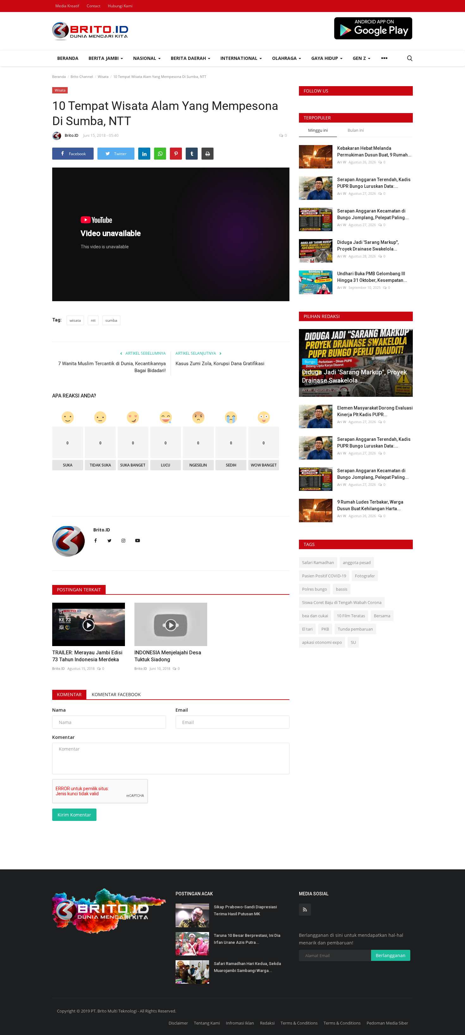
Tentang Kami (207, 1023)
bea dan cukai (315, 616)
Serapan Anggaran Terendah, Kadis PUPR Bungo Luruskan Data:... (374, 183)
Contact (93, 6)
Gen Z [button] (360, 58)
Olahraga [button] (285, 58)
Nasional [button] (145, 58)
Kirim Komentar (74, 815)
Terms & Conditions (299, 1023)
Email (182, 710)
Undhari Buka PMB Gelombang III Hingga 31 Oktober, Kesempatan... (372, 277)
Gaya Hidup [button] (325, 58)
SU (353, 642)
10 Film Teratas (351, 616)
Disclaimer (178, 1023)
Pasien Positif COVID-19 (324, 576)
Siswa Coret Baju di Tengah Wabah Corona (341, 602)
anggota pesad (357, 562)
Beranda (67, 58)
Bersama (382, 616)
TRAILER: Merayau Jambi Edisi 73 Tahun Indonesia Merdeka (87, 656)
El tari (307, 629)
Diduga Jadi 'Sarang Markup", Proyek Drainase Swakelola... (368, 245)
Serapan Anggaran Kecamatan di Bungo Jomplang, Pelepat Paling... (373, 214)
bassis (341, 589)
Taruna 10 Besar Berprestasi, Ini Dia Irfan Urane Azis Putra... (247, 939)
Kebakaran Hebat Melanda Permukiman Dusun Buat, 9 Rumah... (374, 151)
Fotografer (365, 576)
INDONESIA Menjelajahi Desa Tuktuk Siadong (167, 656)
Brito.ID (71, 135)
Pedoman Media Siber (387, 1023)
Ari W (341, 162)
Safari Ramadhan (318, 562)
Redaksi (267, 1023)
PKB (325, 629)
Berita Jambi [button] (104, 58)
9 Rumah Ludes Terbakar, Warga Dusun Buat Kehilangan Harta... (370, 505)
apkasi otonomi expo (322, 642)
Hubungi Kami (120, 6)
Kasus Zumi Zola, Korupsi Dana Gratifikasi (220, 363)
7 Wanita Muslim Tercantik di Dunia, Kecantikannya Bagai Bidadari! (112, 367)
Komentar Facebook (116, 694)
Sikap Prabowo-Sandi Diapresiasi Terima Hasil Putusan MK (245, 910)
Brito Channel (82, 76)
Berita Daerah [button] (189, 58)
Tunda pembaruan (355, 629)
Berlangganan (391, 955)
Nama (59, 710)
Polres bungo (314, 589)
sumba (111, 320)
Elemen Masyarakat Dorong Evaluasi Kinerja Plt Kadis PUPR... (375, 411)
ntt (93, 320)
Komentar (69, 694)
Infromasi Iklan (240, 1023)
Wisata (103, 76)
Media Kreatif (67, 6)
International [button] (239, 58)
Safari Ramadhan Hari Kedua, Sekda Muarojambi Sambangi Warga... (247, 967)
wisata (75, 320)
